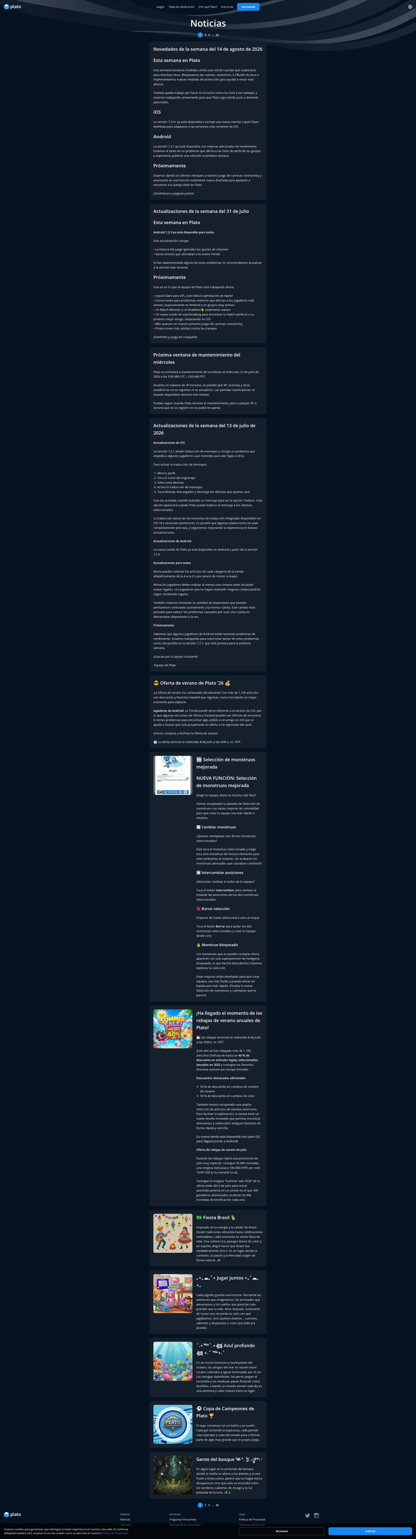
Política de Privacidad (252, 1519)
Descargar (248, 6)
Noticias (125, 1519)
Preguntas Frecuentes (182, 1519)
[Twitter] (307, 1515)
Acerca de (227, 7)
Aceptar (370, 1531)
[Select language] (410, 7)
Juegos (160, 7)
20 (217, 35)
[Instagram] (316, 1515)
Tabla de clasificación (181, 7)
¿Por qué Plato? (207, 7)
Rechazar (282, 1531)
